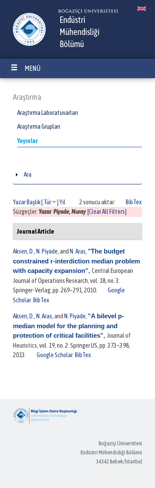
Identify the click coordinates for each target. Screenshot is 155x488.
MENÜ (32, 68)
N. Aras (78, 251)
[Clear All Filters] (107, 211)
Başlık (33, 202)
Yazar (19, 202)
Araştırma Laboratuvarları (47, 112)
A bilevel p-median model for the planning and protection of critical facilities (68, 325)
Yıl (62, 202)
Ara (27, 174)
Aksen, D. (23, 251)
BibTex (134, 202)
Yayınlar (27, 140)
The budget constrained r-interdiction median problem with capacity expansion (76, 260)
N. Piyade (47, 251)
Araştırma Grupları (38, 126)
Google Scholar (55, 354)
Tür (47, 202)
